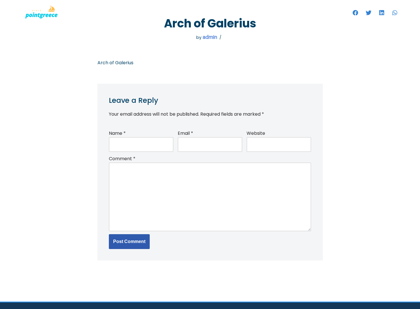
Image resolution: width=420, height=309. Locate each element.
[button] (355, 13)
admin (210, 37)
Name (117, 133)
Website (256, 133)
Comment (122, 158)
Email (185, 133)
